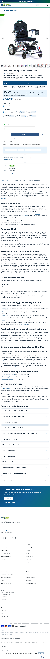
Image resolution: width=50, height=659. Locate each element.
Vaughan (26, 632)
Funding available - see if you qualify (26, 1)
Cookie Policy (41, 653)
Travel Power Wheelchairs (29, 173)
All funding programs (30, 577)
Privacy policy (10, 642)
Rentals (27, 574)
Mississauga (16, 632)
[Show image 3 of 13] (9, 66)
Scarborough (21, 632)
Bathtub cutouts (29, 556)
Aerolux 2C (3, 198)
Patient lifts (28, 559)
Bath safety (28, 553)
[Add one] (9, 134)
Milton (43, 632)
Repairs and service (30, 571)
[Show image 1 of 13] (1, 66)
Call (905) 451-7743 (8, 159)
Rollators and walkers (5, 553)
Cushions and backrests (6, 556)
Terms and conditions (19, 642)
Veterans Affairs (34, 622)
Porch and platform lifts (6, 577)
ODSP (15, 622)
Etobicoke (7, 632)
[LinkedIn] (9, 538)
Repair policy (3, 646)
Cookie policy (27, 642)
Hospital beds (29, 544)
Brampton (3, 632)
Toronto (11, 632)
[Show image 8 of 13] (30, 66)
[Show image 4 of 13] (13, 66)
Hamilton (2, 634)
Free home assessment (31, 569)
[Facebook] (2, 538)
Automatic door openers (6, 583)
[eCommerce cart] (44, 5)
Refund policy (34, 642)
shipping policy (13, 366)
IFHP (41, 622)
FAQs (2, 613)
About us (3, 602)
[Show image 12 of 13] (46, 66)
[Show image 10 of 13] (38, 66)
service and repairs (5, 388)
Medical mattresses (30, 547)
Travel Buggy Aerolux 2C (8, 374)
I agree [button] (43, 657)
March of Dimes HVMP (31, 583)
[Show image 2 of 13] (5, 66)
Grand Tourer (24, 215)
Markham (30, 632)
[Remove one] (4, 134)
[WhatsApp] (15, 538)
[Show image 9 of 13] (34, 66)
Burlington (47, 632)
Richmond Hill (35, 632)
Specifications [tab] (14, 180)
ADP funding (28, 580)
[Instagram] (5, 538)
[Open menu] (47, 5)
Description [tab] (5, 180)
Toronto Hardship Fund (31, 586)
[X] (12, 538)
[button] (25, 38)
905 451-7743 (4, 527)
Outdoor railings (4, 586)
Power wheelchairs (5, 544)
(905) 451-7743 (10, 503)
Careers (2, 604)
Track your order (4, 616)
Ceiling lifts (28, 562)
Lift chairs (28, 550)
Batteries (3, 559)
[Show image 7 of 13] (26, 66)
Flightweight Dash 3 (7, 312)
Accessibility (3, 642)
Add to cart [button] (26, 134)
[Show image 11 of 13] (42, 66)
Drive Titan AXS (24, 324)
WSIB (19, 622)
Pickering (10, 634)
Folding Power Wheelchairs (10, 10)
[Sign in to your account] (41, 5)
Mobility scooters (4, 550)
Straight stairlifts (4, 569)
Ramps (2, 580)
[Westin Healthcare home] (6, 5)
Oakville (39, 632)
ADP (11, 622)
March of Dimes (25, 622)
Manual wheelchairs (5, 547)
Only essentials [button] (37, 657)
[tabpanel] (25, 329)
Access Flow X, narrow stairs (7, 574)
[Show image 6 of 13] (22, 66)
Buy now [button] (44, 134)
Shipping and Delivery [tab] (34, 180)
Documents (3, 607)
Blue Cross (46, 622)
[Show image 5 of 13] (18, 66)
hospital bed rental (5, 361)
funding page (16, 342)
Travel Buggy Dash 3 (7, 379)
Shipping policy (42, 642)
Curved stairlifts (4, 571)
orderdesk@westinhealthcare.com (10, 530)
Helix (3, 320)
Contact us (3, 610)
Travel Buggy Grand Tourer (9, 376)
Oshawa (6, 634)
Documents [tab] (23, 180)
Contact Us (9, 498)
